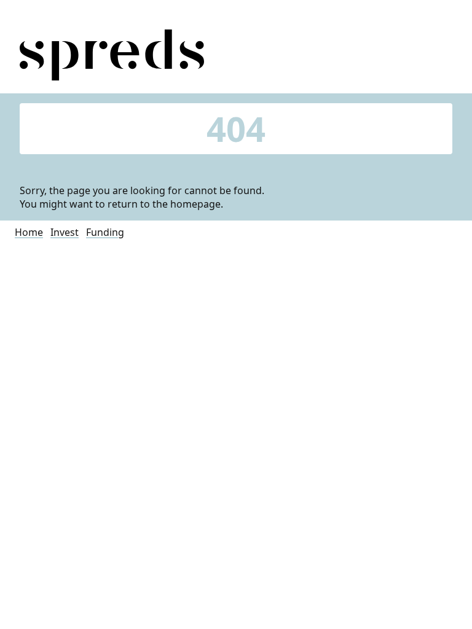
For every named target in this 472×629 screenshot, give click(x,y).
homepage (195, 204)
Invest (64, 232)
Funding (105, 232)
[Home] (112, 77)
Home (29, 232)
